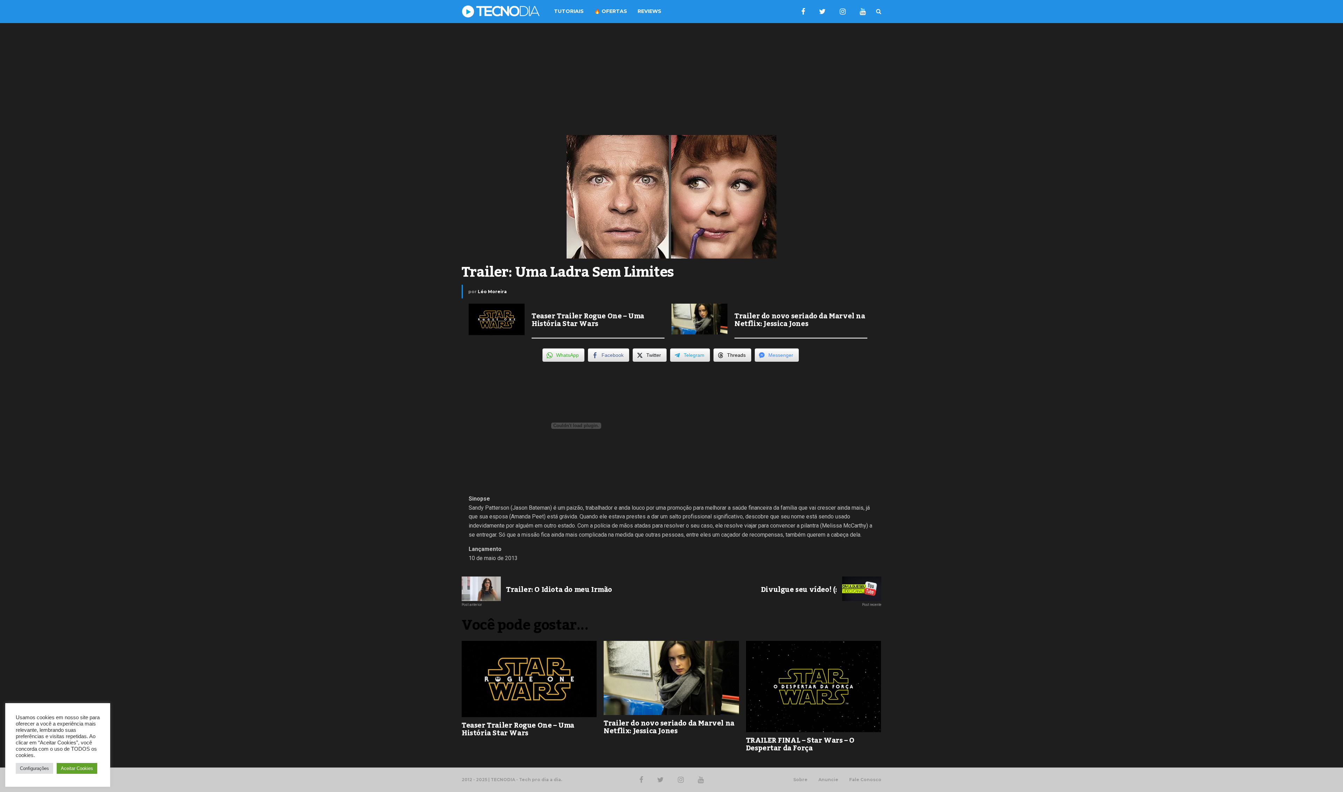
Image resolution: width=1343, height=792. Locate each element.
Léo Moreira (492, 291)
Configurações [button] (34, 768)
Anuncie (828, 780)
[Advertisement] (671, 79)
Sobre (800, 780)
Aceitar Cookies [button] (77, 768)
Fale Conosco (865, 780)
